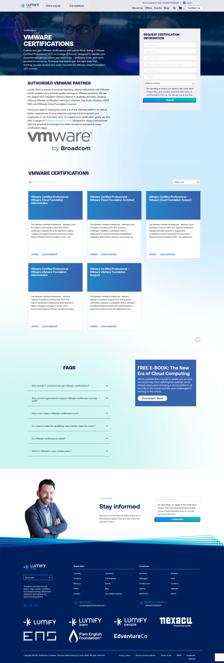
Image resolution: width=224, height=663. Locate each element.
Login (189, 2)
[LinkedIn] (25, 605)
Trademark (190, 655)
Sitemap (191, 659)
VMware (35, 254)
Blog (166, 7)
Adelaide (174, 588)
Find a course (53, 5)
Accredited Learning (113, 594)
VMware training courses (58, 120)
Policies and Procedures (145, 655)
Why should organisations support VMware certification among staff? (64, 399)
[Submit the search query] (30, 182)
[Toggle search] (174, 7)
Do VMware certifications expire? (48, 438)
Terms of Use (166, 655)
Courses (77, 573)
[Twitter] (36, 605)
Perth (173, 578)
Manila (173, 594)
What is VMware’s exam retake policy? (52, 451)
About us (137, 7)
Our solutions (76, 5)
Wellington (143, 578)
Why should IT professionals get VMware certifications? (60, 385)
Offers (148, 7)
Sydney (142, 588)
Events (158, 7)
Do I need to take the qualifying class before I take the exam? (63, 425)
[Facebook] (30, 605)
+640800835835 (170, 2)
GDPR (179, 655)
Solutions (77, 578)
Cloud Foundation (49, 254)
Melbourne (143, 594)
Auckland (143, 573)
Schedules (109, 573)
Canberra (175, 583)
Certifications (30, 30)
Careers (77, 594)
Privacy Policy (124, 655)
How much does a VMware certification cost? (55, 413)
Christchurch (144, 583)
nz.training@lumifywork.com (92, 605)
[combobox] (25, 577)
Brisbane (174, 573)
